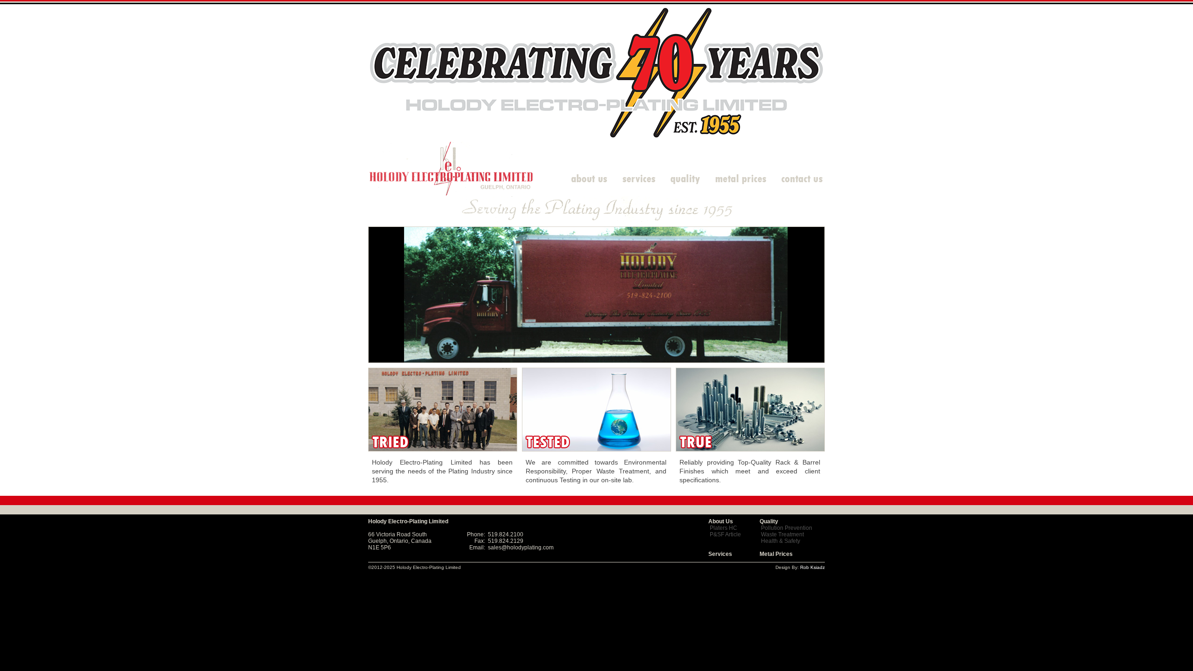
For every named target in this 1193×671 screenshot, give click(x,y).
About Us (720, 521)
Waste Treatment (782, 534)
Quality (769, 521)
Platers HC (723, 528)
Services (720, 554)
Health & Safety (780, 541)
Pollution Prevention (786, 528)
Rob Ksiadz (812, 567)
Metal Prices (776, 554)
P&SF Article (725, 534)
